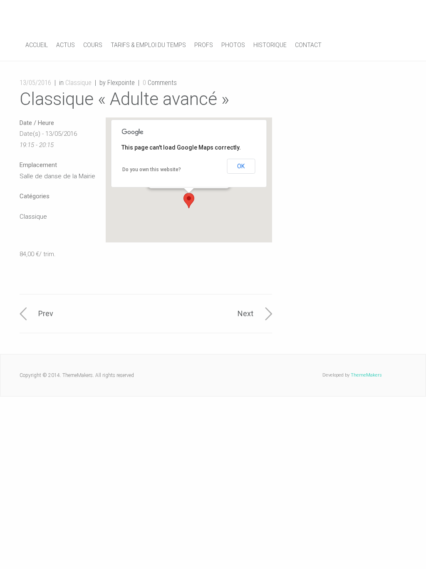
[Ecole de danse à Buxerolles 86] (81, 16)
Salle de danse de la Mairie (57, 176)
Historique (270, 45)
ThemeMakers (366, 375)
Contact (308, 45)
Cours (92, 45)
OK (241, 166)
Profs (203, 45)
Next (245, 313)
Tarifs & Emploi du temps (148, 45)
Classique (78, 83)
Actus (65, 45)
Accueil (36, 45)
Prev (45, 313)
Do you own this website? (151, 169)
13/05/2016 (35, 83)
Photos (233, 45)
